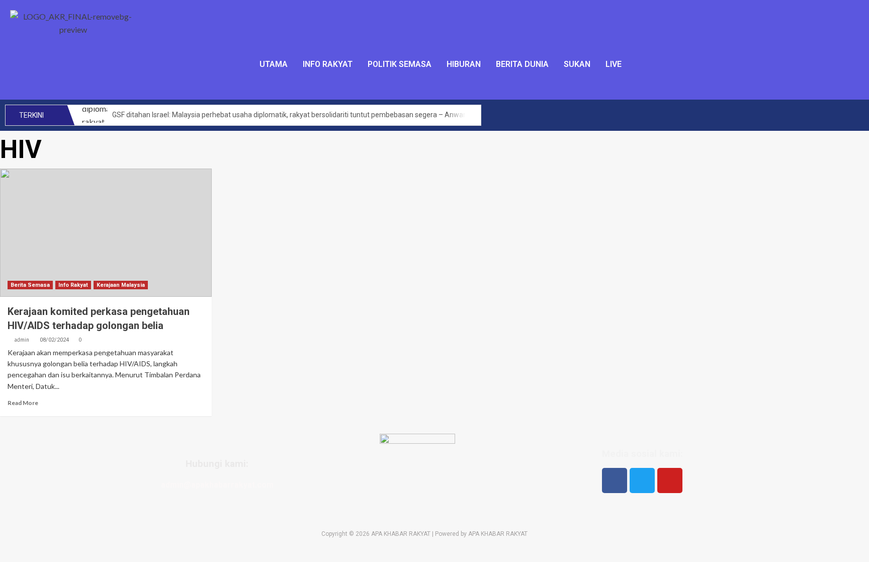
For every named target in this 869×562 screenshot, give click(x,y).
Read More (23, 403)
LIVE (613, 64)
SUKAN (577, 64)
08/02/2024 (54, 340)
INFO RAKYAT (328, 64)
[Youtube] (669, 480)
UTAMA (273, 64)
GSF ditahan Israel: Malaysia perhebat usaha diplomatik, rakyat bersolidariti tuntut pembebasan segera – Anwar (289, 115)
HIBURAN (464, 64)
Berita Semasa (30, 285)
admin (21, 339)
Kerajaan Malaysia (121, 285)
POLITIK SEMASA (399, 64)
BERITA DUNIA (522, 64)
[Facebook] (614, 480)
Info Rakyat (73, 285)
